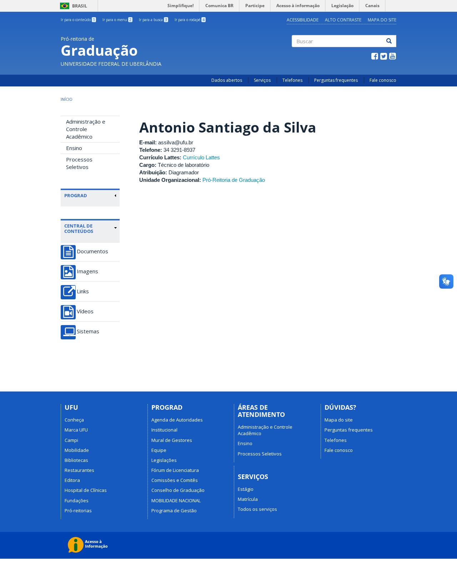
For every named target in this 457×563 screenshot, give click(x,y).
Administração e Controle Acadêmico (85, 129)
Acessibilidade (302, 20)
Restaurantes (79, 470)
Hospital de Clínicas (86, 490)
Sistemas (88, 331)
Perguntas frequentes (336, 80)
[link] (90, 195)
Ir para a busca (153, 19)
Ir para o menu (116, 19)
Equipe (158, 450)
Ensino (74, 147)
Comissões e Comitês (174, 480)
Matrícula (248, 499)
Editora (72, 480)
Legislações (164, 460)
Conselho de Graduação (178, 490)
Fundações (77, 500)
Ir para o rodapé (190, 19)
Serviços (262, 80)
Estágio (245, 489)
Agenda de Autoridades (177, 420)
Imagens (87, 271)
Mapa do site (382, 20)
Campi (71, 440)
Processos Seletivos (79, 163)
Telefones (292, 80)
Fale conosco (383, 80)
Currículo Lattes (201, 157)
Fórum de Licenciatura (175, 470)
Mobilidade (77, 450)
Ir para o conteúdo (78, 19)
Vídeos (85, 311)
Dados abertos (226, 80)
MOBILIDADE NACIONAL (176, 500)
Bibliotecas (76, 460)
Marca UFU (76, 430)
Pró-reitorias (78, 510)
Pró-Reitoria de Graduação (233, 180)
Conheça (74, 420)
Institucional (164, 430)
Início (66, 99)
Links (83, 291)
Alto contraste (343, 20)
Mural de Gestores (171, 440)
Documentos (92, 251)
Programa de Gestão (174, 510)
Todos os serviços (257, 509)
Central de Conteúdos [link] (78, 228)
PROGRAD (75, 195)
